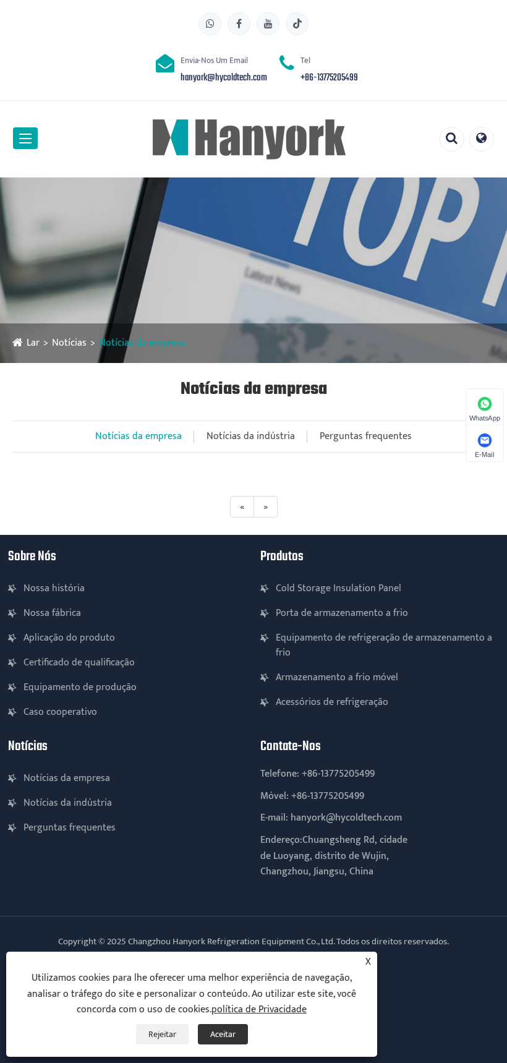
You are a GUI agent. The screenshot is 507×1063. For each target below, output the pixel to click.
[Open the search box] (452, 139)
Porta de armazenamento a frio (342, 613)
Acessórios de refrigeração (332, 702)
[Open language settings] (481, 139)
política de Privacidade (259, 1009)
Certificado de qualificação (79, 662)
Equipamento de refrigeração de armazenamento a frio (384, 645)
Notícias (69, 343)
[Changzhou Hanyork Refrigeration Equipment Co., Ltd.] (249, 139)
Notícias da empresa (142, 343)
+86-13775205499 (329, 78)
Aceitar (223, 1034)
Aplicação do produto (69, 638)
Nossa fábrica (52, 613)
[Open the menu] (25, 138)
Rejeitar (162, 1034)
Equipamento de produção (80, 687)
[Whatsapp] (209, 23)
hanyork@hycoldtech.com (224, 78)
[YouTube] (268, 23)
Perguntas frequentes (366, 436)
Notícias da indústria (251, 436)
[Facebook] (239, 23)
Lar (33, 343)
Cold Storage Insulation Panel (338, 588)
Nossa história (54, 588)
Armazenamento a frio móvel (337, 677)
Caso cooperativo (60, 712)
